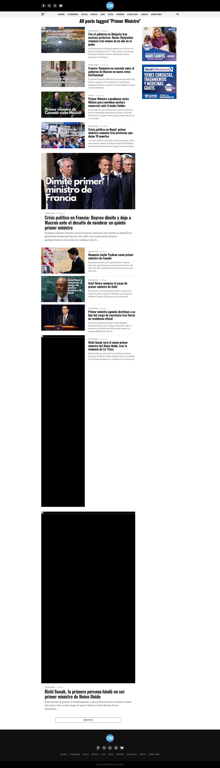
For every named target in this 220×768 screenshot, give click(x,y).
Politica (84, 14)
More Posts (88, 720)
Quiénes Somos (156, 14)
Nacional (61, 14)
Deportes (94, 14)
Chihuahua (120, 14)
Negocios (144, 14)
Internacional (73, 14)
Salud (103, 14)
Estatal (110, 14)
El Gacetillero (132, 14)
